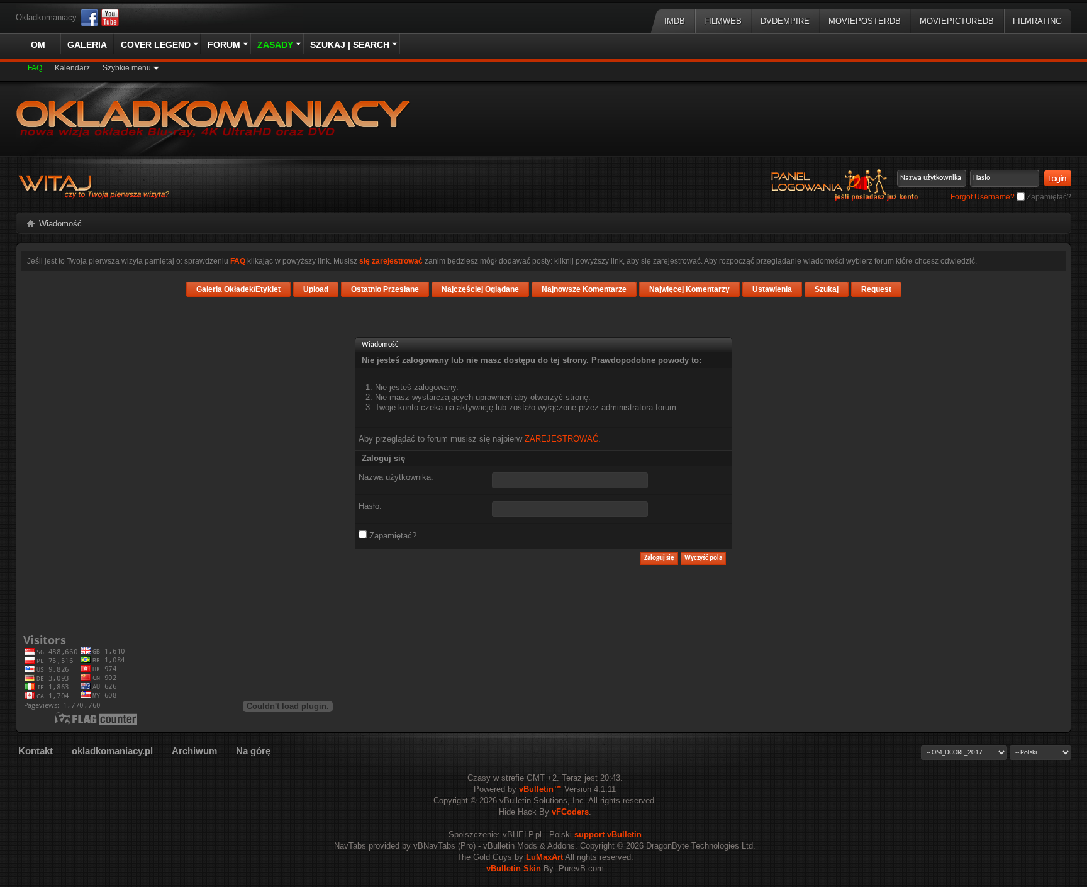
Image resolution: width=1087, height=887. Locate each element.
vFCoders (570, 812)
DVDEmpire (785, 21)
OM (38, 45)
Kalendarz (72, 68)
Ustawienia (772, 289)
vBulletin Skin (513, 868)
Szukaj (827, 289)
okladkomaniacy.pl (112, 750)
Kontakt (35, 750)
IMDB (674, 21)
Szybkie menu (127, 68)
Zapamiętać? (1048, 196)
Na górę (253, 750)
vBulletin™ (540, 789)
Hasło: (370, 506)
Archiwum (194, 750)
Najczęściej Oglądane (480, 289)
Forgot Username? (982, 196)
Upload (315, 289)
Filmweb (723, 21)
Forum (224, 45)
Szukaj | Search (349, 45)
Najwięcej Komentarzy (689, 289)
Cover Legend (156, 45)
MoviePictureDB (957, 21)
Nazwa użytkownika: (396, 477)
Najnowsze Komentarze (584, 289)
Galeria (87, 45)
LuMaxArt (544, 857)
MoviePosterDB (864, 21)
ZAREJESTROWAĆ (561, 439)
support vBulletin (608, 834)
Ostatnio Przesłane (385, 289)
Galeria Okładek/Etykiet (238, 289)
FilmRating (1037, 21)
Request (876, 289)
